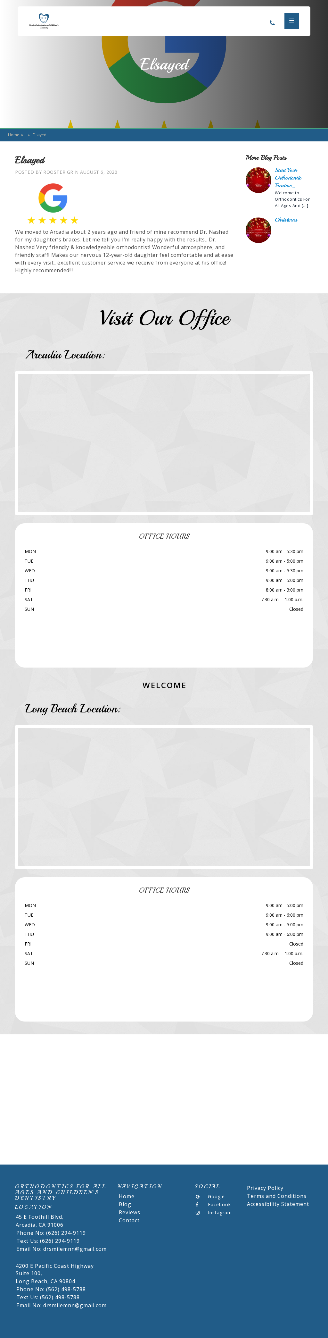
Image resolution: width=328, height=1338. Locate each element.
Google (216, 1196)
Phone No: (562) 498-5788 (51, 1289)
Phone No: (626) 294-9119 (51, 1232)
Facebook (219, 1204)
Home (13, 135)
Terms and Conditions (277, 1195)
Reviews (129, 1212)
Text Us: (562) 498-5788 (48, 1297)
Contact (129, 1220)
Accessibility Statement (278, 1204)
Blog (125, 1204)
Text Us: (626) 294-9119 (48, 1240)
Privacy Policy (265, 1187)
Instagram (220, 1212)
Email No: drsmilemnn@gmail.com (61, 1248)
